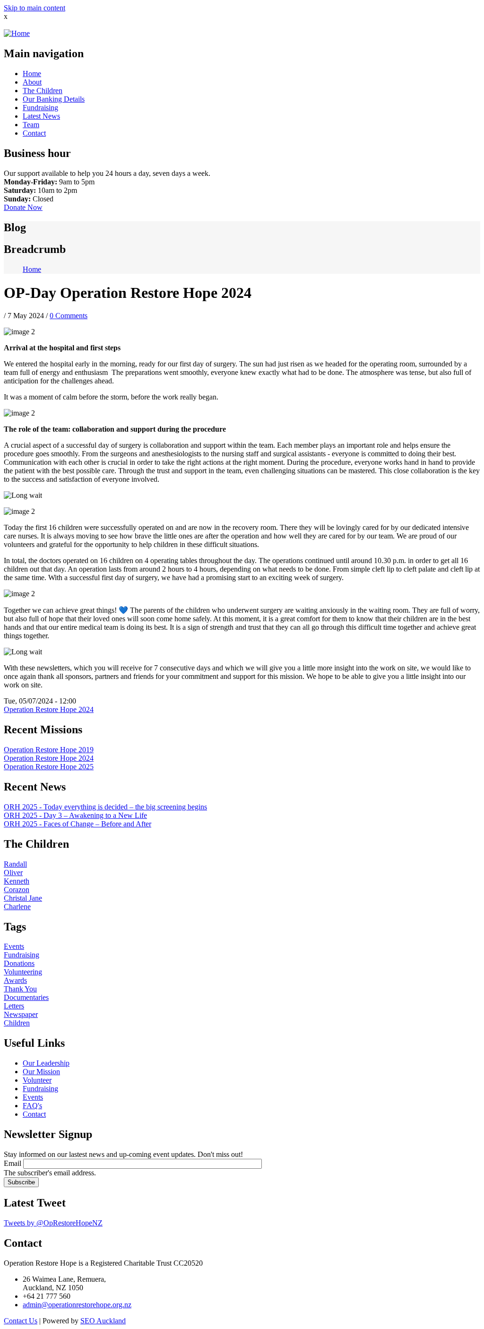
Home (32, 73)
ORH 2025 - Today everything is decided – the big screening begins (105, 807)
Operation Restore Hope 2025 (49, 767)
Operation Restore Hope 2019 (49, 750)
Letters (14, 1006)
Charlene (17, 907)
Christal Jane (23, 898)
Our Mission (41, 1072)
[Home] (17, 33)
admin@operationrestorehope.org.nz (77, 1305)
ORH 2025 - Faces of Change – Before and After (77, 824)
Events (14, 946)
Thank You (20, 989)
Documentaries (26, 997)
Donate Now (23, 207)
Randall (15, 864)
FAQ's (32, 1106)
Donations (19, 963)
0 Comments (68, 316)
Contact (34, 133)
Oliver (13, 873)
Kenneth (16, 881)
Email (12, 1163)
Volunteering (23, 972)
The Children (42, 91)
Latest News (41, 116)
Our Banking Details (54, 99)
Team (31, 125)
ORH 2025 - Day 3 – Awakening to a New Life (75, 815)
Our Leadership (46, 1063)
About (32, 82)
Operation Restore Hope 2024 (49, 709)
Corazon (16, 890)
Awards (15, 980)
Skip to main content (34, 8)
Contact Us (20, 1321)
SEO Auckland (103, 1321)
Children (17, 1023)
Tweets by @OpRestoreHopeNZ (53, 1223)
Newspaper (21, 1014)
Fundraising (40, 108)
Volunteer (37, 1080)
